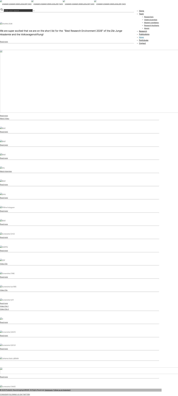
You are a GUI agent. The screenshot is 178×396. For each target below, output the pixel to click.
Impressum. (49, 390)
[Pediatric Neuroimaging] (63, 4)
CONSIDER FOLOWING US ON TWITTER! (15, 394)
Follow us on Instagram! (61, 390)
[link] (34, 11)
